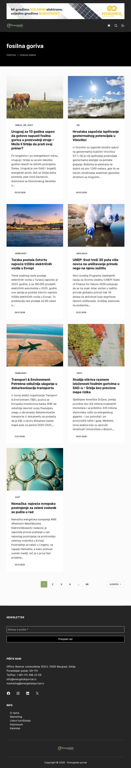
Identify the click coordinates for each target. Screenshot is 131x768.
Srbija (18, 125)
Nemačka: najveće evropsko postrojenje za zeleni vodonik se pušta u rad (33, 508)
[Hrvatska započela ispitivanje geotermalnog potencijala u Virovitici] (96, 97)
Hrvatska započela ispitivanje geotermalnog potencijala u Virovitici (96, 136)
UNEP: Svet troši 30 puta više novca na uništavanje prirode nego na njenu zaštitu (95, 264)
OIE (24, 125)
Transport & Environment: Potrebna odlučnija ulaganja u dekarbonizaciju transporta (34, 384)
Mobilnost (21, 253)
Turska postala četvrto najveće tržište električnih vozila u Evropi (31, 264)
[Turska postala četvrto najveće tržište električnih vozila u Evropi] (35, 225)
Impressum (16, 724)
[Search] (116, 25)
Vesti (30, 125)
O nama (14, 712)
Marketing (16, 716)
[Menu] (122, 25)
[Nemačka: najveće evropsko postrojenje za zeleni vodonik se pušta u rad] (35, 469)
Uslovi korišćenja (20, 720)
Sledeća (114, 584)
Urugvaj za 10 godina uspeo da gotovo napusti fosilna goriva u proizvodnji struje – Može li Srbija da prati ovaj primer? (33, 140)
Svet (17, 497)
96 (87, 584)
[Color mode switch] (109, 25)
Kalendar (15, 728)
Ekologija (82, 253)
